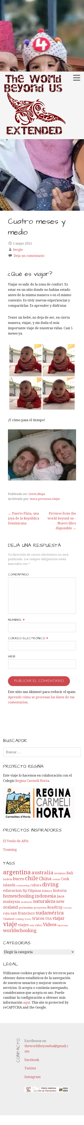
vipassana (62, 925)
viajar (56, 498)
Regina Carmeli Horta (32, 781)
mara (33, 498)
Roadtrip (55, 907)
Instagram (32, 1077)
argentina (17, 872)
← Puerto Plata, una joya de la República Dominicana (23, 518)
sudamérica (50, 913)
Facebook (31, 1060)
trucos (38, 918)
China (45, 878)
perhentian (26, 907)
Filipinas (34, 891)
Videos (49, 924)
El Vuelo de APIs (15, 841)
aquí (26, 1002)
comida (56, 879)
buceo (18, 878)
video (38, 925)
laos (60, 896)
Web (11, 656)
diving (50, 884)
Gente (32, 494)
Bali (69, 873)
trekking (19, 919)
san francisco (22, 913)
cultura (35, 885)
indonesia (45, 896)
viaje (10, 924)
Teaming (10, 850)
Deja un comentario (29, 256)
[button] (78, 77)
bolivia (7, 879)
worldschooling (19, 930)
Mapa (41, 494)
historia (60, 891)
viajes (23, 925)
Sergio (18, 250)
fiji (25, 891)
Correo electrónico (28, 638)
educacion (12, 890)
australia (42, 872)
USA (48, 919)
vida (32, 925)
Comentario (18, 574)
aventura (60, 873)
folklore (47, 890)
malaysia (11, 901)
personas (44, 498)
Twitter (30, 1068)
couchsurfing (22, 885)
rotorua (67, 908)
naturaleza (44, 901)
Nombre (16, 620)
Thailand (8, 918)
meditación (26, 902)
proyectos (40, 907)
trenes (28, 919)
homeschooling (18, 896)
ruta (6, 913)
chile (31, 878)
